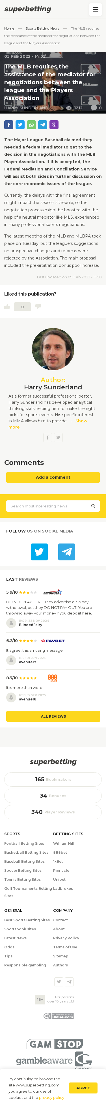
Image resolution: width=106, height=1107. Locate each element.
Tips (8, 956)
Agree (83, 1088)
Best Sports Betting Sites (27, 920)
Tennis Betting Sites (22, 879)
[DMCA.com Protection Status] (58, 1017)
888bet (60, 852)
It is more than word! (24, 687)
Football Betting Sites (24, 843)
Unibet (59, 879)
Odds (9, 947)
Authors (60, 965)
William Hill (63, 843)
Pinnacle (61, 870)
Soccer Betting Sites (23, 870)
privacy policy (51, 1097)
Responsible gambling (25, 965)
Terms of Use (65, 947)
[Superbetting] (53, 9)
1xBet (58, 861)
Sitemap (60, 956)
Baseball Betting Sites (24, 861)
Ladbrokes (63, 888)
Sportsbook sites (20, 929)
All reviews (53, 716)
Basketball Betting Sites (26, 852)
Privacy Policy (66, 938)
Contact (60, 920)
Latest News (15, 938)
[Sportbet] (53, 762)
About (59, 929)
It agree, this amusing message (34, 650)
